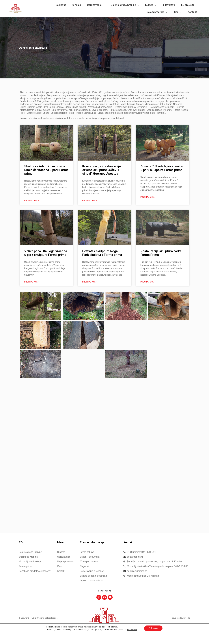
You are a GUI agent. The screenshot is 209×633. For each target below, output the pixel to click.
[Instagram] (104, 597)
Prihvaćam (153, 628)
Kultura (149, 5)
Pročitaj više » (31, 201)
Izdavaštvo (168, 5)
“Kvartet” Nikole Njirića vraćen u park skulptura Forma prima (162, 168)
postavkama (132, 629)
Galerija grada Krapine (123, 5)
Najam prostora (155, 12)
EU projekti (187, 5)
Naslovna (61, 5)
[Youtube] (110, 597)
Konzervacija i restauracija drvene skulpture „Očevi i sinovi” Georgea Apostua (101, 169)
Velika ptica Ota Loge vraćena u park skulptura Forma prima (45, 253)
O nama (76, 5)
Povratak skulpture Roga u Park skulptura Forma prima (102, 253)
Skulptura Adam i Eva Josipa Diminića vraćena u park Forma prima (46, 169)
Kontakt (192, 12)
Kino (176, 12)
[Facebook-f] (98, 597)
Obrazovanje (94, 5)
